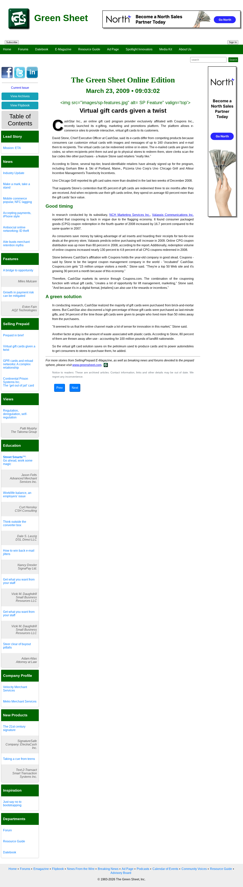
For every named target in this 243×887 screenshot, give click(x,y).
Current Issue (20, 87)
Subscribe (11, 42)
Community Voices (194, 868)
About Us (185, 49)
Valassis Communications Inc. (173, 214)
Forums (23, 49)
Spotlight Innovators (139, 49)
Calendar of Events (165, 868)
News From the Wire (81, 868)
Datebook (41, 49)
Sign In (233, 42)
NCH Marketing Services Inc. (129, 214)
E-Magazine (63, 49)
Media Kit (165, 49)
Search (233, 59)
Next (75, 387)
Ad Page (113, 49)
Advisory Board (120, 872)
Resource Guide (89, 49)
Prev (59, 387)
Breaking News (108, 868)
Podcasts (143, 868)
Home (7, 49)
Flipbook (58, 868)
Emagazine (41, 868)
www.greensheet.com (86, 365)
